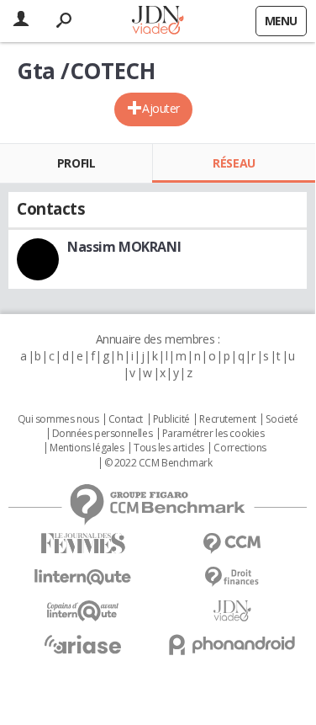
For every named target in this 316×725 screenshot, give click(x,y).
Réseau (234, 163)
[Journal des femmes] (83, 543)
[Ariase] (83, 644)
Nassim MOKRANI (124, 246)
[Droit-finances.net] (233, 577)
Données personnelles (102, 434)
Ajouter (161, 108)
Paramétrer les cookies (213, 434)
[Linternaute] (83, 577)
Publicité (171, 419)
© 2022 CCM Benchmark (158, 463)
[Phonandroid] (233, 644)
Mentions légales (87, 448)
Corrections (239, 448)
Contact (125, 419)
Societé (282, 419)
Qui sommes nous (58, 419)
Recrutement (227, 419)
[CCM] (233, 543)
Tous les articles (169, 448)
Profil (76, 163)
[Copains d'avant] (83, 610)
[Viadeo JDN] (233, 610)
